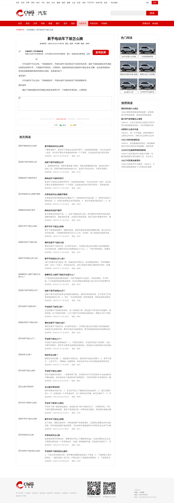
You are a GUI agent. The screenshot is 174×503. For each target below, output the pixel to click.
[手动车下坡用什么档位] (29, 403)
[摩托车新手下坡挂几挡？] (29, 322)
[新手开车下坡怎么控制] (29, 226)
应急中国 (99, 3)
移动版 (155, 23)
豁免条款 (57, 493)
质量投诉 (146, 23)
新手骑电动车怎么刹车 (54, 146)
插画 (63, 3)
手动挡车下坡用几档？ (54, 307)
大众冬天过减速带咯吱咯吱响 (133, 150)
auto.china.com (61, 119)
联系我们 (35, 493)
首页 (17, 3)
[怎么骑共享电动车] (29, 387)
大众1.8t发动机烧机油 (130, 140)
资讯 (22, 3)
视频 (50, 23)
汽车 (43, 3)
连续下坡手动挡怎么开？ (55, 291)
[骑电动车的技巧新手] (29, 210)
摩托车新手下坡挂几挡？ (55, 323)
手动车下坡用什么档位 (54, 403)
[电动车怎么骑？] (29, 354)
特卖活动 (94, 23)
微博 (74, 125)
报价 (73, 23)
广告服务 (28, 493)
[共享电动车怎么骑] (29, 435)
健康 (68, 3)
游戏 (48, 3)
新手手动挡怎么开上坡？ (55, 259)
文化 (53, 3)
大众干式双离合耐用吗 (130, 160)
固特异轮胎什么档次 (129, 109)
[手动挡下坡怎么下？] (29, 338)
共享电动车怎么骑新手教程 (56, 194)
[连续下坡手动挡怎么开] (29, 162)
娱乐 (38, 3)
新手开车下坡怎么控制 (54, 226)
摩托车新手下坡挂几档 (54, 243)
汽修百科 (82, 23)
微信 (64, 125)
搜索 (152, 13)
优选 (78, 3)
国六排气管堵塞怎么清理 (131, 119)
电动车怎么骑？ (51, 355)
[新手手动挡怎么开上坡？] (29, 258)
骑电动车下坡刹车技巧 (54, 178)
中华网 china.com (26, 13)
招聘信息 (42, 493)
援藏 (58, 3)
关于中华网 (19, 493)
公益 (73, 3)
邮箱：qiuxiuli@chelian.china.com (145, 497)
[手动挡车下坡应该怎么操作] (29, 451)
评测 (43, 23)
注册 (147, 2)
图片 (58, 23)
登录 (154, 2)
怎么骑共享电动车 (52, 387)
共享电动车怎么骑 (52, 435)
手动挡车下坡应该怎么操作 (56, 451)
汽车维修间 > (31, 30)
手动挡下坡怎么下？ (53, 339)
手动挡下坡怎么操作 (53, 371)
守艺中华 (90, 3)
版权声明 (50, 493)
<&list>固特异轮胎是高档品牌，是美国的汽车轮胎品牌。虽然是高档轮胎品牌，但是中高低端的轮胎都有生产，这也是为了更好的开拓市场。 (137, 113)
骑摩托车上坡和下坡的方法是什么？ (60, 275)
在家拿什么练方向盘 (129, 129)
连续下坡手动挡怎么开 (54, 162)
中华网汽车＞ (21, 30)
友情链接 (65, 493)
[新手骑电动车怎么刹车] (29, 146)
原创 (27, 23)
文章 (35, 23)
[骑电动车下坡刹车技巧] (29, 178)
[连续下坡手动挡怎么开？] (29, 290)
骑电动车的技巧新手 (53, 210)
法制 (83, 3)
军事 (27, 3)
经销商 (104, 23)
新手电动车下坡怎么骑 (45, 30)
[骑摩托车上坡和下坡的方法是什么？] (29, 274)
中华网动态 (73, 493)
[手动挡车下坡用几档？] (29, 306)
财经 (33, 3)
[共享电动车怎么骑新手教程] (29, 194)
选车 (65, 23)
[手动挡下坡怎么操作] (29, 370)
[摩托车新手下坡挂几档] (29, 242)
